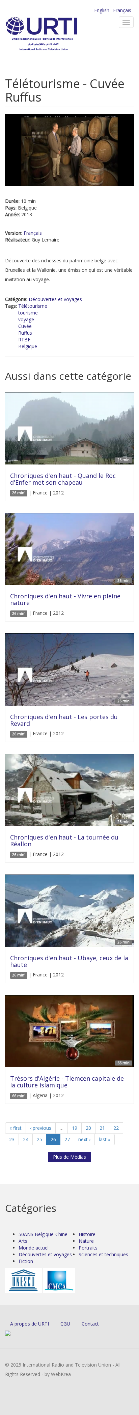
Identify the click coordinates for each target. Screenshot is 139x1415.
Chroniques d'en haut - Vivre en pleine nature (65, 599)
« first (15, 1128)
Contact (90, 1323)
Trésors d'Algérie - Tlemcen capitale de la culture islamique (67, 1081)
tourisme (28, 312)
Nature (86, 1241)
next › (84, 1139)
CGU (65, 1323)
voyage (26, 319)
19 (74, 1128)
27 (67, 1139)
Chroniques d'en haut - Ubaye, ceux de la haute (69, 961)
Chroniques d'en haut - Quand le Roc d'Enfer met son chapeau (63, 479)
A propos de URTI (29, 1323)
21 (102, 1128)
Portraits (88, 1247)
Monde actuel (34, 1247)
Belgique (27, 346)
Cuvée (25, 326)
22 (116, 1128)
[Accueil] (52, 33)
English (101, 10)
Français (122, 10)
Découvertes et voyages (55, 299)
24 (25, 1139)
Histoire (87, 1234)
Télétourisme (32, 306)
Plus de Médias (69, 1157)
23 (12, 1139)
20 (88, 1128)
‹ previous (40, 1128)
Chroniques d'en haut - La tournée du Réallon (64, 840)
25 (39, 1139)
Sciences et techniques (103, 1254)
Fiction (26, 1261)
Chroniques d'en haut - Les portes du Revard (64, 720)
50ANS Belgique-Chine (43, 1234)
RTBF (24, 339)
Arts (23, 1241)
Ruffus (25, 333)
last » (104, 1139)
